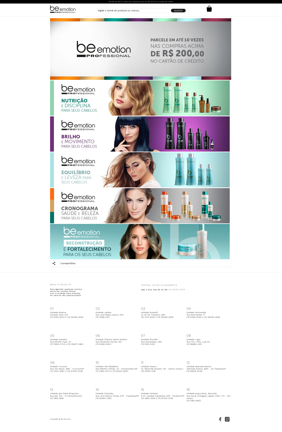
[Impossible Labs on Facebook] (220, 419)
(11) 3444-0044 (176, 289)
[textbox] (141, 10)
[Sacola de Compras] (209, 9)
